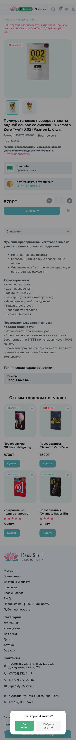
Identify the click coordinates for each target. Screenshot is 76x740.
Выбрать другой (48, 726)
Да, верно (24, 726)
